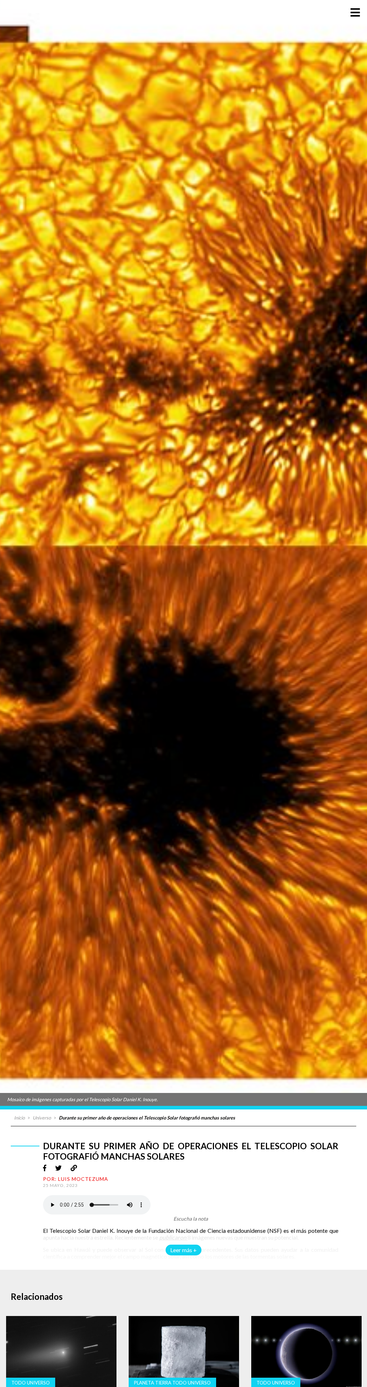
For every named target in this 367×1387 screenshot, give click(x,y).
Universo (42, 1118)
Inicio (19, 1118)
